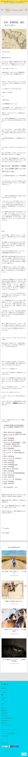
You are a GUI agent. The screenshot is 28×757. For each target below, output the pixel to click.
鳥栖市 (12, 448)
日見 (5, 483)
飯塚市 (12, 438)
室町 (22, 425)
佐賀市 (12, 460)
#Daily (3, 533)
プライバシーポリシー (6, 725)
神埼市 (12, 456)
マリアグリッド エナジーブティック (12, 729)
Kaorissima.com (5, 736)
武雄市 (12, 466)
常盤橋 (7, 425)
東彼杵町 (22, 473)
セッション (4, 697)
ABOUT (3, 708)
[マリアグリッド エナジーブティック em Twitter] (5, 684)
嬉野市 (12, 470)
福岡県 (11, 425)
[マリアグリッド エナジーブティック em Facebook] (2, 684)
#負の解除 (7, 533)
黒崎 (20, 432)
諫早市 (19, 479)
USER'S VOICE (4, 715)
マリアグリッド (5, 692)
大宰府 (24, 442)
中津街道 (16, 427)
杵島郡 (12, 464)
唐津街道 (11, 427)
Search (3, 700)
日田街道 (9, 444)
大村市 (12, 475)
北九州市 (15, 425)
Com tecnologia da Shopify (6, 751)
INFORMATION (5, 713)
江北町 (15, 464)
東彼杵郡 (18, 473)
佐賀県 (9, 448)
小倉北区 (19, 425)
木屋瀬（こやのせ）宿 (9, 434)
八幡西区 (17, 432)
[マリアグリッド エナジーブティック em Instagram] (7, 684)
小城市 (12, 462)
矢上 (5, 481)
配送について (4, 723)
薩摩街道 (14, 444)
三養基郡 (19, 452)
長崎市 (12, 481)
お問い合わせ (4, 710)
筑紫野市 (18, 442)
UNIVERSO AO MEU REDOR (7, 718)
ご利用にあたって (5, 720)
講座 (2, 694)
